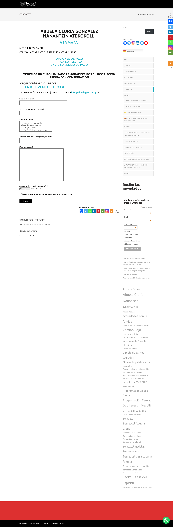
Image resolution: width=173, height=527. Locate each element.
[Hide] (172, 68)
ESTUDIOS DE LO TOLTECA (133, 147)
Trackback (40, 224)
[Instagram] (107, 211)
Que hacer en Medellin (137, 405)
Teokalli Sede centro (140, 487)
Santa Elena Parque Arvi (132, 415)
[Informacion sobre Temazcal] (36, 125)
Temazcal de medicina (132, 436)
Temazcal (128, 238)
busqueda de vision (129, 325)
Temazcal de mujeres (130, 439)
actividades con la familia (135, 318)
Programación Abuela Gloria (136, 393)
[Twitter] (86, 211)
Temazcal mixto (132, 451)
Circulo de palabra (133, 362)
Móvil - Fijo (130, 224)
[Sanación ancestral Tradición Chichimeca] (36, 131)
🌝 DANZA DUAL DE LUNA (132, 112)
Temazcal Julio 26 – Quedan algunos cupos (137, 278)
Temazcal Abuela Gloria (134, 426)
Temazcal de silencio (132, 442)
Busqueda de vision (132, 241)
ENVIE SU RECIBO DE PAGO (69, 64)
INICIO (126, 60)
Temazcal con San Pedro (132, 433)
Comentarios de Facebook (28, 236)
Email (137, 217)
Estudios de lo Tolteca (132, 373)
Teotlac (150, 487)
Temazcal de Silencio (130, 274)
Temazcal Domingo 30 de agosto (134, 258)
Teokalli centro (128, 487)
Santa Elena (138, 410)
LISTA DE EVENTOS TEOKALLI (44, 87)
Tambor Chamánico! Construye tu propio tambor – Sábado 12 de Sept (136, 263)
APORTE (127, 95)
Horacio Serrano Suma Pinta (131, 375)
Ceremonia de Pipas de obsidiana (134, 343)
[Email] (103, 211)
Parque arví (128, 386)
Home (142, 14)
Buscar (125, 28)
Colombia (148, 363)
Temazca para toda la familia (131, 473)
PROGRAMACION (129, 83)
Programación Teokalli (137, 400)
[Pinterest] (98, 211)
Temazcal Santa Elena (132, 470)
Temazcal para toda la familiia (136, 466)
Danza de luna (127, 366)
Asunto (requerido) (26, 119)
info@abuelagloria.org (83, 92)
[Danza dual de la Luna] (36, 127)
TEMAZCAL (127, 127)
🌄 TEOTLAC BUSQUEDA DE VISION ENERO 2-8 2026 (135, 120)
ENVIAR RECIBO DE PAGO (134, 106)
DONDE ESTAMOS (130, 71)
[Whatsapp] (90, 211)
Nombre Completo (137, 210)
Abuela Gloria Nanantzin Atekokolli (133, 301)
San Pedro (126, 411)
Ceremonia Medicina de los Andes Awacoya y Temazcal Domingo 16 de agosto (137, 270)
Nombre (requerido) (26, 99)
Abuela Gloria (132, 289)
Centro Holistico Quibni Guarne (135, 337)
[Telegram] (142, 43)
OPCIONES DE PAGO (69, 58)
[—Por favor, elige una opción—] (36, 123)
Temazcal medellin (134, 446)
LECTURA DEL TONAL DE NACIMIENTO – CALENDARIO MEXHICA (137, 134)
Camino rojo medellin (130, 334)
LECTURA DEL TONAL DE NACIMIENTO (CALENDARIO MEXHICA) (137, 166)
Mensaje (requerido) (26, 147)
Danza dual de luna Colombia (136, 369)
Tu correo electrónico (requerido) (31, 109)
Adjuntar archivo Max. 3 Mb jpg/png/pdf (46, 190)
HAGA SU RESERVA (69, 61)
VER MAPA (69, 43)
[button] (166, 520)
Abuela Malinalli (129, 312)
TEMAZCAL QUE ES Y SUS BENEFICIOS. (136, 159)
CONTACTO (128, 89)
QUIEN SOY (127, 66)
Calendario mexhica (142, 325)
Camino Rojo (132, 330)
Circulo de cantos (130, 349)
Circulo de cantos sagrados (133, 355)
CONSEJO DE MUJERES (131, 141)
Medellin (141, 381)
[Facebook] (125, 43)
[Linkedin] (94, 211)
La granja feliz (144, 375)
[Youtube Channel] (146, 43)
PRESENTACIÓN (129, 153)
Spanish (130, 51)
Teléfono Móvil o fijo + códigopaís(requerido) (35, 137)
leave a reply (30, 224)
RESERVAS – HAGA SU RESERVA (136, 100)
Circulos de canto (131, 244)
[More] (111, 211)
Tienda (126, 173)
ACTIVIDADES (128, 77)
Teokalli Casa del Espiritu (135, 480)
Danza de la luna (131, 234)
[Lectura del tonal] (36, 129)
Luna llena (129, 382)
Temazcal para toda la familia (137, 459)
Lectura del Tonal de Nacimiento (133, 378)
